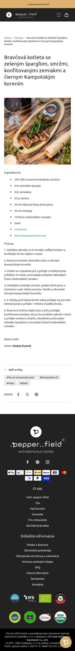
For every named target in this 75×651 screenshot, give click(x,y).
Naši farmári (37, 508)
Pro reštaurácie (37, 520)
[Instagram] (47, 462)
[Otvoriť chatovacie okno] (66, 642)
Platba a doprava (37, 544)
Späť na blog (15, 369)
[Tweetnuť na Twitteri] (27, 394)
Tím (37, 503)
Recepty (19, 37)
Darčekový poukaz (37, 525)
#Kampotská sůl (49, 377)
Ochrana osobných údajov (37, 561)
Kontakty (37, 584)
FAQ (37, 567)
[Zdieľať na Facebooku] (18, 394)
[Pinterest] (37, 462)
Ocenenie (37, 514)
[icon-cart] (66, 15)
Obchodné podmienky (37, 550)
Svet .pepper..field (37, 497)
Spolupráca (38, 578)
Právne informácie (37, 573)
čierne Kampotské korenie (30, 235)
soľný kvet (20, 229)
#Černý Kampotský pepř (20, 377)
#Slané (24, 383)
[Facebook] (27, 462)
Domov (7, 37)
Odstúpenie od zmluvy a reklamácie (37, 556)
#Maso (10, 383)
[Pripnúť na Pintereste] (36, 394)
